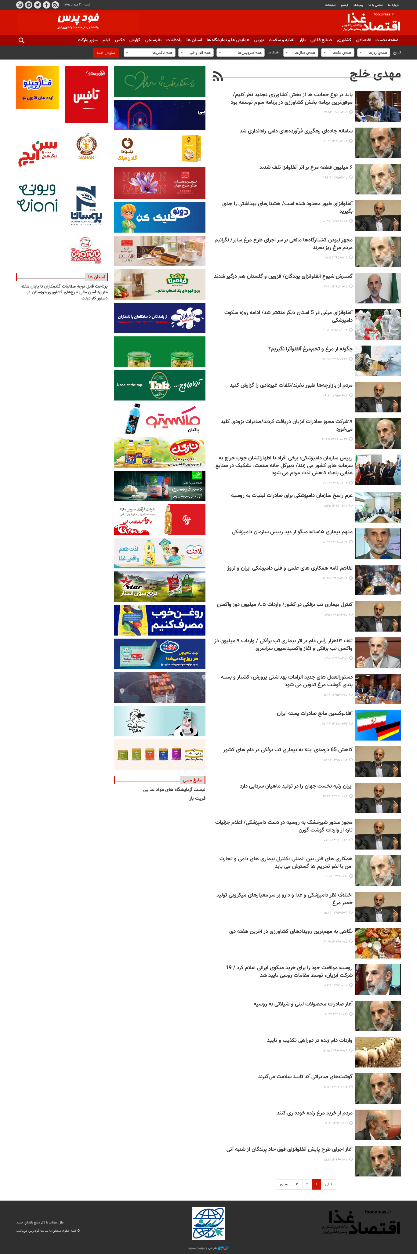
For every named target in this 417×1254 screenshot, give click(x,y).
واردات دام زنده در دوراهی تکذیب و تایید (310, 1041)
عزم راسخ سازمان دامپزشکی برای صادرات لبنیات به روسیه (292, 496)
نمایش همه (106, 53)
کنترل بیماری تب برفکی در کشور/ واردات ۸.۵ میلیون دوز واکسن (285, 605)
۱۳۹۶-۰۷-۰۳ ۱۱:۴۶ (336, 141)
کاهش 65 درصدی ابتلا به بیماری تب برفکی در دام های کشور (288, 750)
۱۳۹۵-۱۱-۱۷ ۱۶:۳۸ (335, 177)
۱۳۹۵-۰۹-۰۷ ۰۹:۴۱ (335, 395)
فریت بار (197, 799)
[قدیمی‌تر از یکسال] (378, 106)
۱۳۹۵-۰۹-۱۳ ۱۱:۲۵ (335, 359)
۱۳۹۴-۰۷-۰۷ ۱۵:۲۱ (336, 1159)
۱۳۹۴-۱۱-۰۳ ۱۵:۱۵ (336, 912)
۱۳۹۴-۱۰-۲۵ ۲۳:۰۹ (335, 941)
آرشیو (344, 5)
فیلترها (273, 52)
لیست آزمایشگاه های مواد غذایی (174, 790)
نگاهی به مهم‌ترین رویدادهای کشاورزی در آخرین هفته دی (291, 932)
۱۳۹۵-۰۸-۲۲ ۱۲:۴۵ (335, 439)
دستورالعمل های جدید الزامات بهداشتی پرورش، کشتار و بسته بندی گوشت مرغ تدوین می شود (287, 681)
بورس (259, 40)
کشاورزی (344, 40)
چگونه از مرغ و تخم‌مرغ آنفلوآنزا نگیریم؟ (310, 349)
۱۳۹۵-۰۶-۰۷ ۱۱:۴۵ (336, 506)
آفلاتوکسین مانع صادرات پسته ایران (315, 714)
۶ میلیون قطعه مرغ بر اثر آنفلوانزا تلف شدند (306, 168)
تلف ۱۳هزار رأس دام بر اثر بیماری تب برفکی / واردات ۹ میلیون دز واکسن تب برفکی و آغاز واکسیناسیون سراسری (283, 645)
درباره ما (393, 5)
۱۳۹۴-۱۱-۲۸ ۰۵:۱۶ (336, 840)
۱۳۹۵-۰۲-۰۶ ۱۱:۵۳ (336, 658)
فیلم (106, 40)
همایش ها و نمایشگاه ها (228, 40)
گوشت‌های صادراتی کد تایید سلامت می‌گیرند (305, 1077)
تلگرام (28, 5)
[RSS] (218, 77)
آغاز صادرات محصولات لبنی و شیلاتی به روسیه (303, 1004)
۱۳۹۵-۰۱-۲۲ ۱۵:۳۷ (335, 724)
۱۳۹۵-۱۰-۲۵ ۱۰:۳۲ (335, 221)
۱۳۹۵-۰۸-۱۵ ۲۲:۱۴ (335, 483)
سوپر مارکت (88, 40)
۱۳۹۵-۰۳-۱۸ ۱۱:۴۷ (335, 578)
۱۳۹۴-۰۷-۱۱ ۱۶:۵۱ (336, 1123)
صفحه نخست (386, 40)
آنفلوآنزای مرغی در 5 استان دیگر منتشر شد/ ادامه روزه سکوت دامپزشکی (288, 316)
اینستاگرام (20, 5)
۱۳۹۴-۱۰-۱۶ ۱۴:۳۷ (336, 1014)
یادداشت (174, 40)
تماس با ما (375, 5)
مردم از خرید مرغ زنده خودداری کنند (315, 1113)
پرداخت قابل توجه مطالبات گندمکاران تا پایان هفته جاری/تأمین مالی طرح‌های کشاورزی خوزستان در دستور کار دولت (64, 292)
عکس (120, 40)
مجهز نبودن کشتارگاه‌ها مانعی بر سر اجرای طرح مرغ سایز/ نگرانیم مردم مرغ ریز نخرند (284, 244)
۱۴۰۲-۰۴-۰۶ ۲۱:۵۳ (336, 112)
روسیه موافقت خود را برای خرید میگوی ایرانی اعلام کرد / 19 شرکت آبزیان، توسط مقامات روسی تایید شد (289, 972)
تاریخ (397, 52)
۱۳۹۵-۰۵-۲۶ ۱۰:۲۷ (335, 542)
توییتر (37, 5)
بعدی (284, 1184)
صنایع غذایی (321, 40)
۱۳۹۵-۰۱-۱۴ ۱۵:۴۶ (336, 760)
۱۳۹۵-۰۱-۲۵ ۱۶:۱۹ (336, 695)
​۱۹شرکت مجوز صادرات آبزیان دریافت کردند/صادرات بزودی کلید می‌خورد (287, 425)
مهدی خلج (375, 74)
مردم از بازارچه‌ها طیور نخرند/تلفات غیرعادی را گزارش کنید (291, 386)
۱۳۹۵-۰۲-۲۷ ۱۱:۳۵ (335, 615)
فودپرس (367, 22)
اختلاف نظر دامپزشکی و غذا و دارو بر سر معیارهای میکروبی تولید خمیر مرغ (284, 899)
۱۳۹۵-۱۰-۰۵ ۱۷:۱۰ (336, 286)
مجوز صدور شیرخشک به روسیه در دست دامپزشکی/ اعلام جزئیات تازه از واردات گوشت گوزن (284, 826)
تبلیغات (330, 5)
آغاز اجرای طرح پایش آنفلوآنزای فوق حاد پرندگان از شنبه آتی (290, 1150)
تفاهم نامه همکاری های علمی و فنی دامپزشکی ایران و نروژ (290, 568)
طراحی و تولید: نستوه (203, 1248)
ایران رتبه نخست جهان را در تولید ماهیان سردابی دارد (296, 786)
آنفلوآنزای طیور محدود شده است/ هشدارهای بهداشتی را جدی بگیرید (287, 208)
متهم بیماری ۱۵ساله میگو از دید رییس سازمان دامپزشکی (292, 532)
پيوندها (358, 5)
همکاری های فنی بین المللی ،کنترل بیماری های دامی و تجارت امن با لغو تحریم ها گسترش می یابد (286, 863)
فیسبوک (46, 5)
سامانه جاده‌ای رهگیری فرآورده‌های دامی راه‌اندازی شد (296, 131)
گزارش (134, 40)
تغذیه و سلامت (282, 40)
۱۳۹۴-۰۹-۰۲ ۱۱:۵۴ (336, 1087)
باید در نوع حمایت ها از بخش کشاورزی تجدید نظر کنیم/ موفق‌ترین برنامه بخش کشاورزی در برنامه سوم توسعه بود (292, 99)
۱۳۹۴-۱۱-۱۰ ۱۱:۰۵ (336, 876)
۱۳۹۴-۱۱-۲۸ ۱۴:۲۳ (335, 796)
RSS (55, 5)
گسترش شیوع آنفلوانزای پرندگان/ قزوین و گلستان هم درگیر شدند (283, 277)
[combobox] (373, 52)
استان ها (194, 40)
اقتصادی (363, 40)
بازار (302, 40)
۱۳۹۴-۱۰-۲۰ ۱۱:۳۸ (336, 985)
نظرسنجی (153, 40)
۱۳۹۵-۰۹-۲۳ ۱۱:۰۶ (335, 330)
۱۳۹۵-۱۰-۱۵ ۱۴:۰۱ (336, 257)
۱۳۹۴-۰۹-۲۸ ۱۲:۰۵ (335, 1050)
